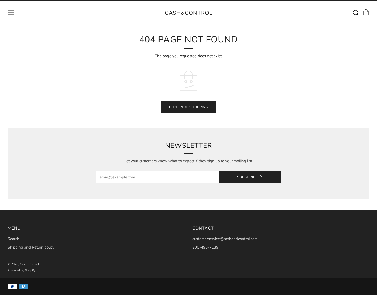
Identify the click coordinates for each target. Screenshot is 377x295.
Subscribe (247, 177)
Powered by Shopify (21, 270)
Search (13, 238)
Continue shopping (188, 107)
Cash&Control (188, 12)
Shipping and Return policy (31, 247)
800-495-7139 (205, 247)
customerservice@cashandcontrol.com (225, 238)
